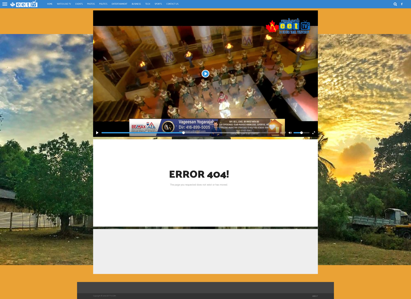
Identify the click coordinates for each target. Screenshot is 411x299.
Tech (147, 4)
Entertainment (119, 4)
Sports (158, 4)
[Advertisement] (205, 251)
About (315, 296)
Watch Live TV (64, 4)
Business (136, 4)
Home (49, 4)
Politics (103, 4)
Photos (91, 4)
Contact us (172, 4)
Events (79, 4)
